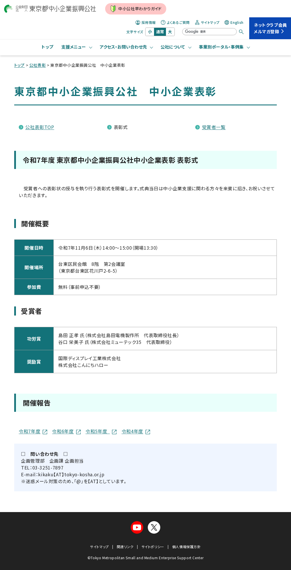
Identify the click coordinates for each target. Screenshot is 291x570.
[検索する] (241, 32)
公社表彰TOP (39, 127)
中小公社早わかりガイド (140, 8)
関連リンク (125, 546)
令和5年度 (98, 431)
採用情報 (149, 22)
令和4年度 (132, 431)
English (236, 22)
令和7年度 (29, 431)
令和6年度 (63, 431)
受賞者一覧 (214, 127)
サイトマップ (210, 22)
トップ (47, 47)
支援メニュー (73, 47)
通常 (160, 31)
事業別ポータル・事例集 (221, 47)
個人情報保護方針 (186, 546)
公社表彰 (37, 65)
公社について (173, 47)
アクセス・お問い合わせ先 (123, 47)
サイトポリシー (153, 546)
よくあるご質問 (178, 22)
